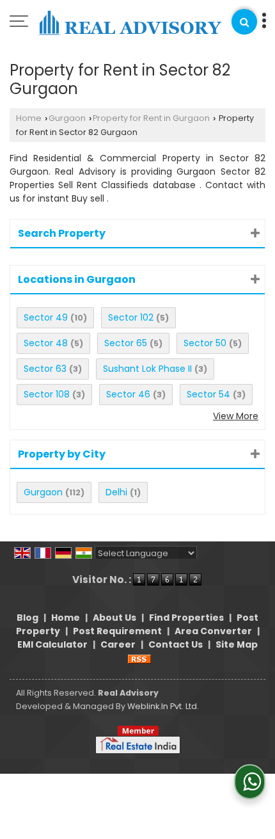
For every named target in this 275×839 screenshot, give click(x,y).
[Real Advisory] (130, 23)
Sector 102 (130, 317)
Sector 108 (47, 394)
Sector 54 (208, 394)
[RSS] (139, 657)
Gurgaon (67, 118)
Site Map (237, 644)
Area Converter (213, 631)
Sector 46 (128, 394)
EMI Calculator (52, 644)
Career (118, 644)
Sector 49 (46, 317)
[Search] (244, 22)
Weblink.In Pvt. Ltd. (163, 706)
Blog (27, 617)
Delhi (116, 492)
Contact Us (175, 644)
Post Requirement (117, 631)
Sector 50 (205, 343)
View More (235, 416)
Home (29, 118)
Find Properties (186, 617)
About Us (114, 617)
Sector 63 (45, 368)
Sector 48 (46, 343)
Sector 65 (125, 343)
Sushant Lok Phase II (147, 368)
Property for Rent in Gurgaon (151, 118)
